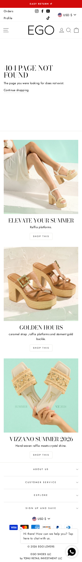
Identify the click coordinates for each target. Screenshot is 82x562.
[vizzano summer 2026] (41, 395)
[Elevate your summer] (41, 177)
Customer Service (41, 482)
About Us (41, 469)
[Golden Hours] (41, 284)
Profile (8, 18)
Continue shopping (16, 90)
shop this (41, 348)
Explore (41, 495)
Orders (8, 11)
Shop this (41, 236)
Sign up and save (41, 508)
